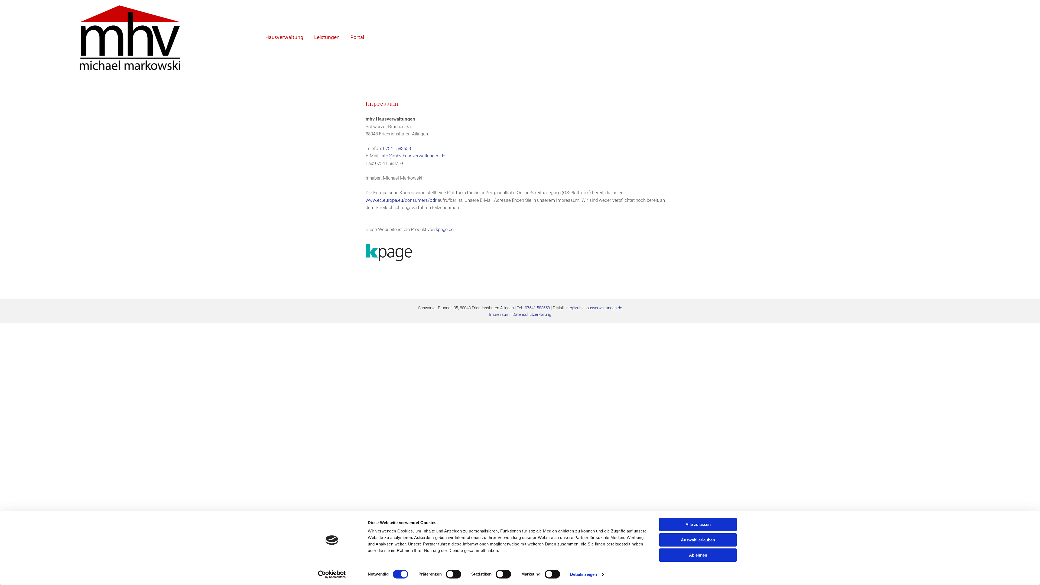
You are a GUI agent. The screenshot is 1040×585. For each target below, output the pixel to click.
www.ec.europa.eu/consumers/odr (401, 200)
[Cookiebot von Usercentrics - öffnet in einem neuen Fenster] (332, 574)
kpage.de (445, 229)
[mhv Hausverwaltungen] (130, 37)
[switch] (453, 574)
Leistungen (327, 37)
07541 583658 (397, 148)
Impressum (499, 314)
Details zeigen (583, 574)
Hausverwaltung (284, 37)
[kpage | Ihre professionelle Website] (520, 252)
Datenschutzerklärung (531, 314)
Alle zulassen (698, 524)
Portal (357, 37)
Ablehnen (698, 555)
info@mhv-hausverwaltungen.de (413, 155)
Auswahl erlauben (698, 540)
